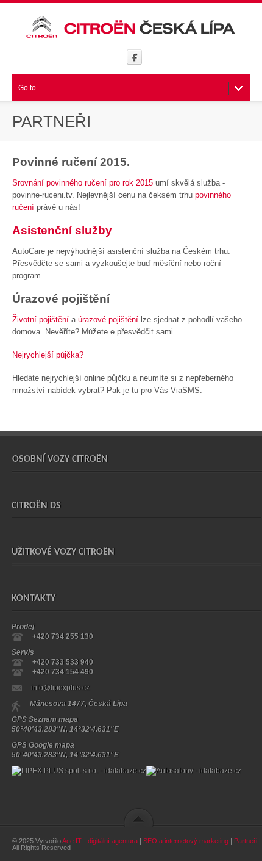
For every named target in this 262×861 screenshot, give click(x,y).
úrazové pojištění (108, 319)
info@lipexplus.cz (60, 687)
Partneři (245, 841)
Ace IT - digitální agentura (100, 841)
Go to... (29, 88)
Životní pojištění (40, 319)
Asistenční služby (63, 230)
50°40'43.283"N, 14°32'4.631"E (65, 729)
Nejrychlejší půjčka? (47, 354)
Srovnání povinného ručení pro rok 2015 (82, 182)
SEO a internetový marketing (185, 841)
